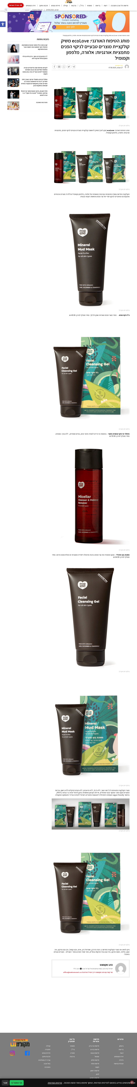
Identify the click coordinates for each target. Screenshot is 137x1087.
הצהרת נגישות (119, 1063)
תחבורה (47, 1049)
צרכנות (73, 5)
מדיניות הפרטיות (55, 1082)
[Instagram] (12, 1053)
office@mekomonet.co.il (73, 972)
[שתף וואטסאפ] (64, 67)
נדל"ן (82, 5)
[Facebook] (27, 1053)
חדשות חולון (95, 1060)
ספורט (72, 1053)
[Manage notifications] (132, 1082)
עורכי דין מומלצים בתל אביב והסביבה (44, 1063)
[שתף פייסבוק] (54, 67)
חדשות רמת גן (94, 1078)
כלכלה (121, 1060)
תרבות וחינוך (43, 5)
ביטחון (121, 1046)
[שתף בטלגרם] (73, 67)
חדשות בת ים (94, 1049)
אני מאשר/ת (16, 1082)
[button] (3, 24)
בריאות (97, 5)
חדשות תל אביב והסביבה (119, 5)
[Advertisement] (91, 1002)
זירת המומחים (31, 5)
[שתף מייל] (59, 67)
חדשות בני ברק (94, 1046)
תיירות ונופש (55, 5)
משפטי (89, 5)
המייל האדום (14, 5)
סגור (5, 1082)
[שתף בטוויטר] (69, 67)
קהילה (65, 5)
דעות (105, 5)
